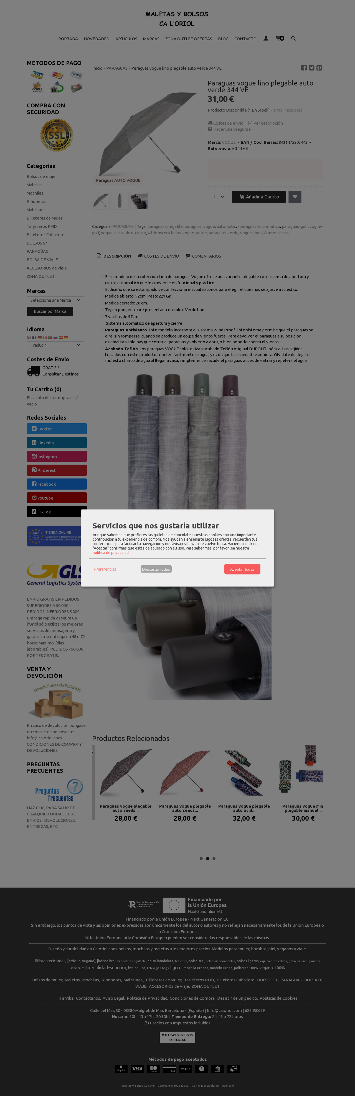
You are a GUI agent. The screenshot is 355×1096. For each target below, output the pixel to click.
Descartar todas (156, 569)
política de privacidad (111, 552)
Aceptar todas (242, 569)
